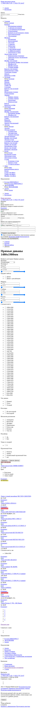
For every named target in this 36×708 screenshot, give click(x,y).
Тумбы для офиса (9, 174)
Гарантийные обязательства (13, 655)
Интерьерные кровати (15, 26)
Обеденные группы (10, 157)
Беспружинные (13, 41)
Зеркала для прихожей (11, 123)
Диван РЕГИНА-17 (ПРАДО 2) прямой (13, 580)
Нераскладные (12, 102)
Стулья (6, 159)
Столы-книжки (9, 93)
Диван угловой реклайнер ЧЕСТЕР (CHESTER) (16, 496)
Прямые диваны (13, 97)
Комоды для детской (10, 143)
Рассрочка (7, 650)
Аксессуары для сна (10, 54)
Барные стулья (12, 162)
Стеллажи (7, 87)
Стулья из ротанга (13, 164)
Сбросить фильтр (14, 460)
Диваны (7, 95)
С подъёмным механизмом (16, 29)
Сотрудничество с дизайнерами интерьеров (18, 656)
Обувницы (7, 121)
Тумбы (6, 118)
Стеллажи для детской (11, 141)
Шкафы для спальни (10, 60)
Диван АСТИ (5, 596)
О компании (8, 664)
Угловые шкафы (13, 67)
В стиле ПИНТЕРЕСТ (11, 182)
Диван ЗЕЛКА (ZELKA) (8, 503)
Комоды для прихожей (11, 116)
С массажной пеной (14, 49)
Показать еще (5, 624)
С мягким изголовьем (15, 28)
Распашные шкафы (14, 113)
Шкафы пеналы (13, 65)
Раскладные (12, 100)
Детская (6, 125)
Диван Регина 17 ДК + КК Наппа (11, 603)
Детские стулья (9, 139)
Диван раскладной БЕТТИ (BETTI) (12, 532)
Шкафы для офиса (10, 176)
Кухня (6, 151)
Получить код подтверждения (9, 238)
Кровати (7, 24)
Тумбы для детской (10, 144)
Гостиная (7, 77)
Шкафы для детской (10, 138)
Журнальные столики (11, 92)
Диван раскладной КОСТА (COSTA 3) (13, 546)
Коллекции (7, 9)
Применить (4, 460)
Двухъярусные (12, 133)
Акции (6, 8)
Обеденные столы (10, 156)
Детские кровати (9, 130)
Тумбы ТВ (7, 85)
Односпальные (13, 31)
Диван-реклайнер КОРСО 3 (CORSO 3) (13, 525)
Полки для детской (10, 148)
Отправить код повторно (8, 233)
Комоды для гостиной (11, 88)
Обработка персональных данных (19, 688)
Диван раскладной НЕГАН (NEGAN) (12, 539)
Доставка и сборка (10, 653)
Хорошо (3, 699)
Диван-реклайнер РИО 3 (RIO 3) (11, 518)
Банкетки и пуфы (9, 75)
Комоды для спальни (11, 69)
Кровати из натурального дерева (18, 33)
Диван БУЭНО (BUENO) (9, 560)
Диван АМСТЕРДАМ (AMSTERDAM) (13, 512)
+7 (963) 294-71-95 (6, 3)
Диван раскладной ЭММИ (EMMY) (12, 465)
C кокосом (11, 44)
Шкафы (6, 80)
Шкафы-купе (12, 64)
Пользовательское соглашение (13, 667)
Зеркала (6, 74)
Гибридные (11, 46)
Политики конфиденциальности (19, 236)
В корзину (4, 479)
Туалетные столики (10, 72)
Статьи (6, 669)
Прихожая (7, 107)
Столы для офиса (9, 172)
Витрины (7, 83)
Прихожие (7, 110)
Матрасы (7, 37)
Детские (7, 128)
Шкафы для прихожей (11, 111)
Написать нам (5, 674)
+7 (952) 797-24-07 (18, 3)
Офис (6, 166)
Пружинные (12, 39)
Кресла (6, 103)
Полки (6, 90)
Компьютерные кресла (11, 169)
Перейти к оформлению (8, 706)
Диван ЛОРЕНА (6, 587)
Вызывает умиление (10, 149)
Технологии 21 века (14, 52)
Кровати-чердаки (13, 134)
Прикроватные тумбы (11, 70)
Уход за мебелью (9, 658)
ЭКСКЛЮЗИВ (9, 185)
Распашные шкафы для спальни (18, 62)
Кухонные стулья (13, 161)
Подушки (11, 59)
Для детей (11, 42)
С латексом (11, 47)
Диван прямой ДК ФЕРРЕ (9, 567)
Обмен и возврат (9, 651)
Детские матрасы (9, 136)
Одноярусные (12, 131)
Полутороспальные (14, 34)
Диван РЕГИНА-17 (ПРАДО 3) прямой (13, 573)
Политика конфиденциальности (11, 690)
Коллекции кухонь (10, 154)
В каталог (4, 208)
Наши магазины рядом (8, 1)
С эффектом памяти (14, 51)
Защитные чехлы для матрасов (17, 57)
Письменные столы (10, 146)
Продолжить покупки (23, 706)
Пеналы (6, 82)
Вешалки (7, 120)
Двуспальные (12, 36)
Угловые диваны (13, 98)
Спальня (7, 21)
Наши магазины (6, 198)
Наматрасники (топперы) (16, 56)
